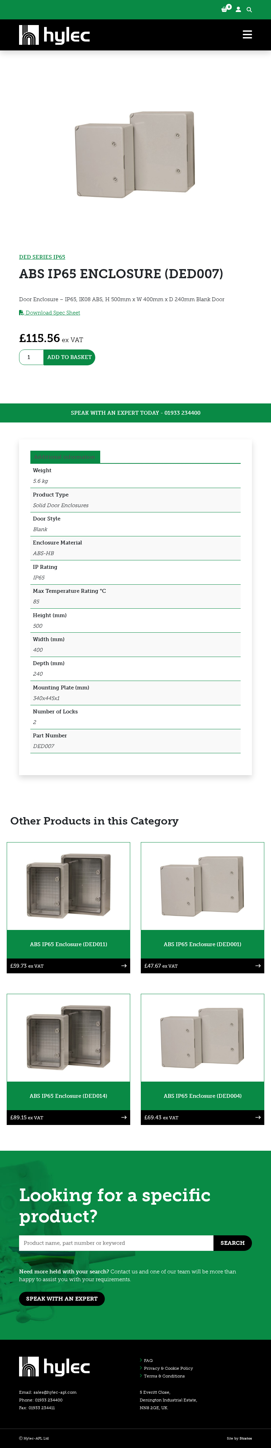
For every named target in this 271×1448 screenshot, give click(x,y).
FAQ (148, 1360)
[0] (224, 10)
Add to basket (69, 357)
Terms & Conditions (164, 1376)
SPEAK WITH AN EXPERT (62, 1298)
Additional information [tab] (64, 457)
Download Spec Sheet (52, 313)
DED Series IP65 (42, 257)
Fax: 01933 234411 (37, 1407)
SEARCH (233, 1243)
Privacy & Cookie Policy (168, 1368)
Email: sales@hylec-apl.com (48, 1392)
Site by (239, 1438)
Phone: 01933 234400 (40, 1400)
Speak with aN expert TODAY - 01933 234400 (135, 413)
